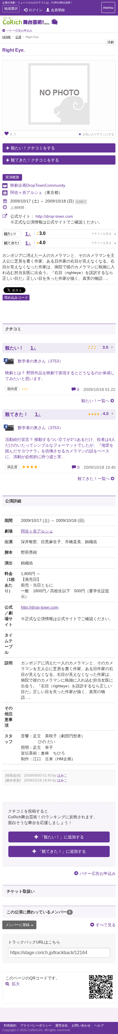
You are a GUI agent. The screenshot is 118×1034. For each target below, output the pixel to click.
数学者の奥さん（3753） (40, 361)
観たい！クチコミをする (33, 148)
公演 (18, 36)
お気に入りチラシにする (98, 134)
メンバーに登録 (17, 925)
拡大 (16, 983)
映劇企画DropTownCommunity (37, 185)
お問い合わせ (81, 1025)
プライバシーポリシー (36, 1025)
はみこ (62, 775)
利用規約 (10, 1025)
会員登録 (58, 10)
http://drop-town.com (54, 216)
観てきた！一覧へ (94, 478)
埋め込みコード (16, 298)
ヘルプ (99, 1025)
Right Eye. (13, 50)
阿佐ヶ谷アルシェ (26, 192)
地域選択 (11, 9)
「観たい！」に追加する (62, 837)
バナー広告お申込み (19, 30)
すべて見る (106, 925)
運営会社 (61, 1025)
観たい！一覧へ (95, 400)
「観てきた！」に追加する (62, 851)
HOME (6, 36)
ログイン (35, 10)
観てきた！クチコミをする (35, 160)
